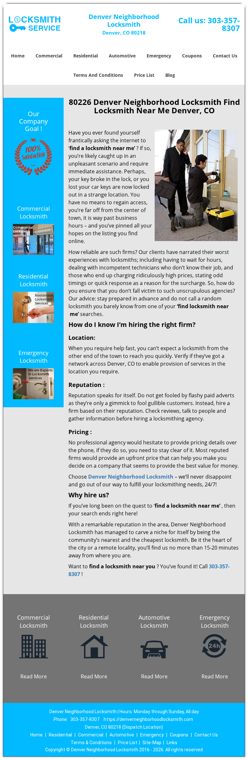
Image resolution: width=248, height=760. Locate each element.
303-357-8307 (224, 24)
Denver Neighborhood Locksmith (130, 476)
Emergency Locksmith (33, 356)
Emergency (159, 56)
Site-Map (151, 742)
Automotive (122, 56)
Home (18, 56)
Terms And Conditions (98, 75)
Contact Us (225, 56)
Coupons (192, 56)
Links (172, 742)
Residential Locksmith (33, 280)
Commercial (49, 56)
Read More (33, 676)
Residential (85, 56)
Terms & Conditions (91, 742)
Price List (144, 75)
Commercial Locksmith (33, 212)
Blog (170, 75)
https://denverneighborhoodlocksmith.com (148, 719)
